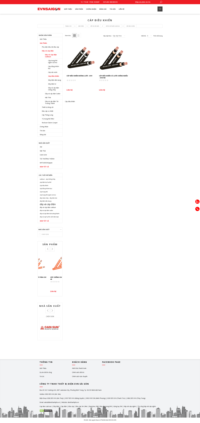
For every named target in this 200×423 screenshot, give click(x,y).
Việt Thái (48, 97)
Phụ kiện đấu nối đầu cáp (50, 47)
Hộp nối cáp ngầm (130, 406)
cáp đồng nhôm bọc (46, 188)
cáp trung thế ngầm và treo (48, 195)
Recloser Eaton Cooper (50, 123)
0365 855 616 (111, 398)
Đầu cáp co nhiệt (47, 111)
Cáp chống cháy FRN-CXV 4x (49, 278)
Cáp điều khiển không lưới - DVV (79, 76)
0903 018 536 (90, 398)
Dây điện (56, 406)
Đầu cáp (71, 406)
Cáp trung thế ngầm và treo (52, 61)
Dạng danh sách (78, 35)
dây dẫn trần (53, 198)
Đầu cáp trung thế (106, 406)
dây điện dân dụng (45, 201)
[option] (50, 274)
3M (41, 147)
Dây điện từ (52, 84)
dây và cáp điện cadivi (46, 210)
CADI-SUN (43, 155)
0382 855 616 (51, 398)
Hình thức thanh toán (79, 368)
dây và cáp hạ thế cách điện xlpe (49, 217)
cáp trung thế (44, 192)
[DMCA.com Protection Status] (46, 411)
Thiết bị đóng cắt (47, 107)
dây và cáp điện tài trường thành (49, 213)
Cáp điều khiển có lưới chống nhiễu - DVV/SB (113, 77)
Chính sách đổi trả (78, 372)
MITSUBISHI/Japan (46, 163)
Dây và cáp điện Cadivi (52, 94)
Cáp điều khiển (53, 76)
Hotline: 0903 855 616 (110, 2)
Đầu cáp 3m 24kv (81, 406)
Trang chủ (68, 26)
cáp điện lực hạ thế (45, 182)
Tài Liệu (42, 131)
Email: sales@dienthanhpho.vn (50, 402)
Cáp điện (64, 406)
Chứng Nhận (44, 127)
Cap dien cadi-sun (45, 406)
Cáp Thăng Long (47, 115)
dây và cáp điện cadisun (48, 207)
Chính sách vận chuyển (79, 376)
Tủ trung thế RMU (48, 119)
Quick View (51, 264)
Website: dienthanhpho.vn (70, 402)
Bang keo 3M (93, 406)
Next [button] (52, 248)
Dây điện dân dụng (54, 80)
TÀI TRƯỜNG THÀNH (47, 159)
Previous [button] (47, 248)
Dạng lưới (74, 35)
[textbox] (146, 2)
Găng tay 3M (117, 406)
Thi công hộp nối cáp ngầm (147, 406)
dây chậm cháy (44, 198)
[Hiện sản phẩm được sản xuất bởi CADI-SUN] (50, 328)
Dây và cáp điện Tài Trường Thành (51, 102)
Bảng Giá (43, 135)
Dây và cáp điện (48, 51)
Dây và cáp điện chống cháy (53, 89)
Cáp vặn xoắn (52, 72)
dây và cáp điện (48, 204)
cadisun (42, 179)
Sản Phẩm (43, 43)
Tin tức (42, 376)
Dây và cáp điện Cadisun (51, 56)
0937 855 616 (70, 398)
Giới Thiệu (43, 39)
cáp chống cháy (50, 179)
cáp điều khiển (44, 185)
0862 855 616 (131, 398)
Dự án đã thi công (46, 372)
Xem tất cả (44, 167)
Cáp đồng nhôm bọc (53, 67)
